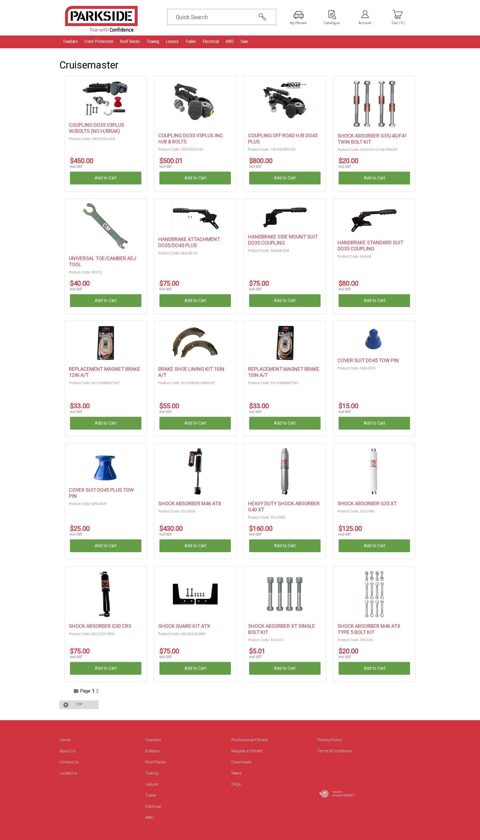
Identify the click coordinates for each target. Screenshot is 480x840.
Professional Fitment (249, 740)
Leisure (151, 784)
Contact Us (69, 762)
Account (364, 23)
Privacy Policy (329, 740)
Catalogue (332, 23)
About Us (67, 751)
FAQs (236, 784)
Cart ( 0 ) (398, 23)
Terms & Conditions (334, 751)
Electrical (153, 806)
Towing (151, 773)
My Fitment (298, 23)
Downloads (241, 762)
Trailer (150, 795)
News (236, 773)
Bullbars (152, 751)
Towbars (153, 740)
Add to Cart (105, 178)
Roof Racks (155, 762)
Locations (68, 773)
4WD (149, 817)
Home (64, 740)
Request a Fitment (246, 751)
